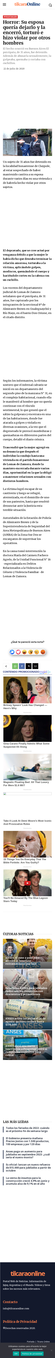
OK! (16, 1353)
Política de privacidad (32, 1353)
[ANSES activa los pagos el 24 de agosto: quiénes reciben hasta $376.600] (27, 1015)
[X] (29, 666)
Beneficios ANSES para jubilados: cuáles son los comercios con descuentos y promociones (26, 991)
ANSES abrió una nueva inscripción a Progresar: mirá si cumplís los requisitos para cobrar (26, 1050)
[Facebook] (22, 666)
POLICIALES (10, 16)
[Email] (35, 666)
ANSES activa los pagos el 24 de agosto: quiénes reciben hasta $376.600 (25, 1021)
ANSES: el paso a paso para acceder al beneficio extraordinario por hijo (22, 960)
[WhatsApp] (15, 666)
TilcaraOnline (27, 1273)
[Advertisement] (27, 100)
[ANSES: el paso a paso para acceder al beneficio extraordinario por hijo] (27, 954)
